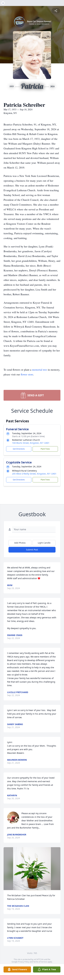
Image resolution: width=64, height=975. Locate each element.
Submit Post (32, 549)
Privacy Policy (23, 961)
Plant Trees (45, 449)
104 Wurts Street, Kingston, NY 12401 (30, 442)
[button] (32, 868)
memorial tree (39, 369)
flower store (27, 374)
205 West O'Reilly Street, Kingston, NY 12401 (34, 473)
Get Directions (19, 449)
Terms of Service (40, 961)
